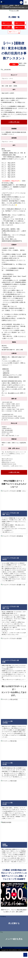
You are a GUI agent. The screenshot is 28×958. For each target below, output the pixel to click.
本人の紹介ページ (13, 393)
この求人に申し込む (14, 122)
